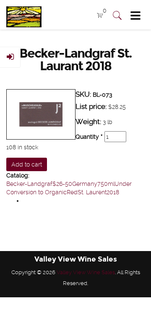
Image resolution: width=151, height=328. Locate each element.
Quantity (89, 136)
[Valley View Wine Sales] (21, 14)
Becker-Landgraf (29, 183)
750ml (106, 183)
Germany (84, 183)
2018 (113, 192)
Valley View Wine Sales (86, 272)
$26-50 (62, 183)
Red (72, 192)
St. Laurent (92, 192)
